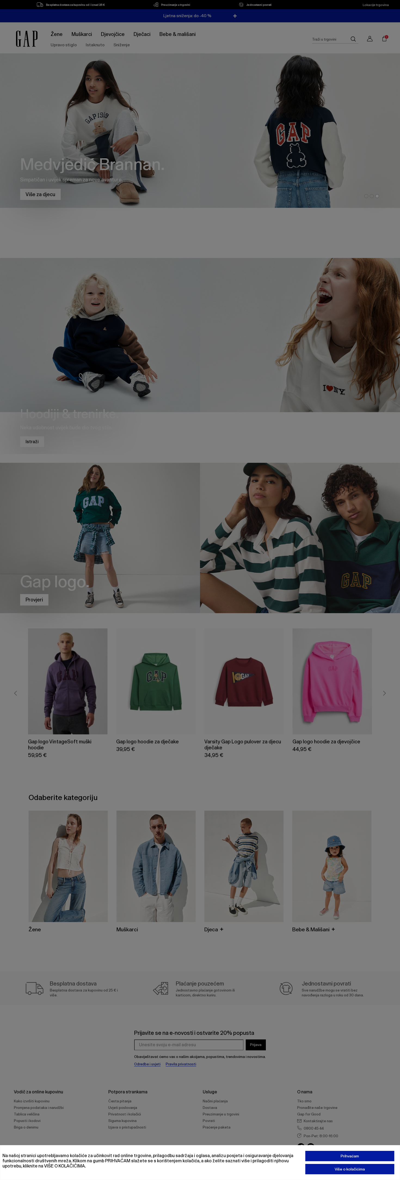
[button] (318, 519)
